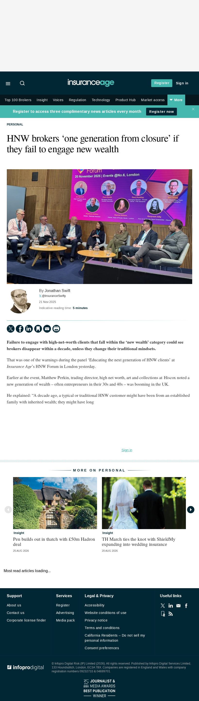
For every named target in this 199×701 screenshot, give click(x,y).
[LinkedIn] (29, 329)
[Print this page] (56, 329)
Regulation (77, 100)
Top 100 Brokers (18, 100)
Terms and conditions (102, 628)
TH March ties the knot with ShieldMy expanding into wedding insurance (138, 541)
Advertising (65, 613)
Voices (58, 100)
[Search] (23, 84)
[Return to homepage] (91, 85)
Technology (101, 100)
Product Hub (126, 100)
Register (161, 83)
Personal (15, 125)
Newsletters (178, 606)
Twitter (163, 606)
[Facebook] (20, 329)
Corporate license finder (26, 620)
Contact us (15, 613)
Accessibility (94, 605)
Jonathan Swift (57, 290)
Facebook (186, 606)
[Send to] (47, 329)
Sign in (182, 83)
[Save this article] (38, 329)
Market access (153, 100)
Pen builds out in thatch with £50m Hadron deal (54, 541)
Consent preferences (102, 648)
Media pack (65, 620)
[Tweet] (11, 329)
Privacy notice (96, 620)
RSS (171, 614)
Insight (42, 100)
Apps (163, 614)
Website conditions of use (106, 613)
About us (14, 605)
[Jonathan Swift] (19, 301)
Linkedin (171, 606)
